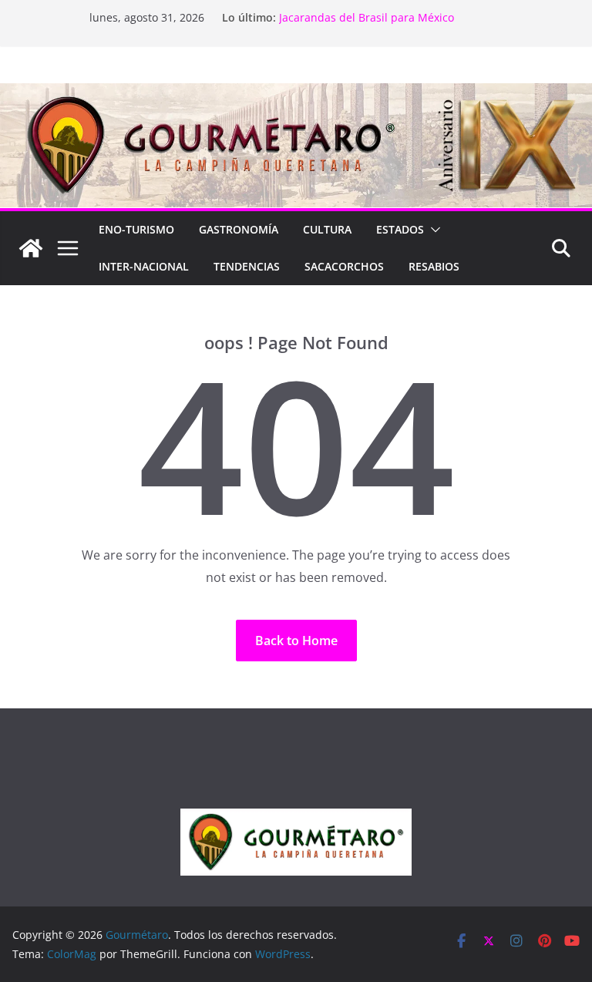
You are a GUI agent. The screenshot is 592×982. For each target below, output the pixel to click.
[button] (432, 229)
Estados (400, 229)
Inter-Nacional (144, 266)
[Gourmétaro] (30, 248)
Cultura (327, 229)
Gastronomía (238, 229)
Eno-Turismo (136, 229)
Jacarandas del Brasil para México (366, 17)
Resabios (434, 266)
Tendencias (247, 266)
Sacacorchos (344, 266)
